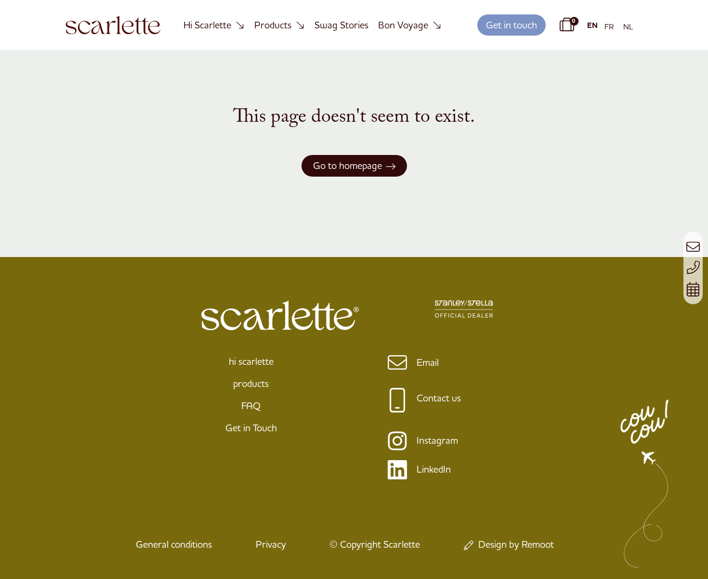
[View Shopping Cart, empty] (565, 25)
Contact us (439, 398)
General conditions (174, 544)
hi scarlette (251, 361)
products (251, 383)
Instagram (437, 440)
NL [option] (628, 26)
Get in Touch (251, 428)
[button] (511, 25)
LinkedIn (434, 469)
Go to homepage (347, 165)
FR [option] (609, 26)
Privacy (271, 544)
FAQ (251, 405)
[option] (609, 26)
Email (428, 362)
